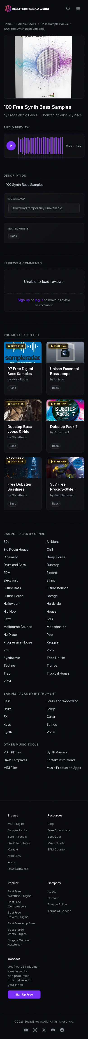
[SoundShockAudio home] (27, 8)
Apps (11, 862)
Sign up (24, 300)
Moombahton (56, 627)
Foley (51, 709)
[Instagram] (35, 1030)
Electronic (11, 580)
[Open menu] (78, 8)
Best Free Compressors (17, 904)
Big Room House (16, 549)
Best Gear (54, 836)
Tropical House (58, 673)
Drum (7, 709)
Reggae (53, 642)
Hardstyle (54, 603)
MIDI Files (11, 768)
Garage (52, 596)
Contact (53, 898)
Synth (8, 732)
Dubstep (53, 565)
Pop (50, 635)
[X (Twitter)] (44, 1030)
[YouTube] (26, 1030)
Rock (50, 650)
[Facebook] (62, 1030)
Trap (7, 673)
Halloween (11, 603)
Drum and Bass (15, 565)
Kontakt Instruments (61, 760)
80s (6, 541)
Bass (13, 236)
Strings (52, 724)
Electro (52, 573)
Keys (7, 724)
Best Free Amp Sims (21, 923)
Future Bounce (58, 588)
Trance (52, 665)
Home (8, 24)
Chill (50, 549)
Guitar (51, 716)
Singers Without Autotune (19, 942)
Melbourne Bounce (18, 627)
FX (6, 716)
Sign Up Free (24, 994)
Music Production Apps (64, 768)
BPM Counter (57, 849)
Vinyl (7, 681)
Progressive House (18, 642)
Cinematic (11, 557)
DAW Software (18, 869)
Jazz (7, 619)
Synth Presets (57, 752)
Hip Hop (10, 611)
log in (39, 300)
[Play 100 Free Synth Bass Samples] (11, 145)
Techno (9, 665)
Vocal (51, 732)
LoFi (50, 619)
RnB (6, 650)
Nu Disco (10, 635)
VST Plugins (13, 752)
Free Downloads (59, 830)
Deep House (56, 557)
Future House (14, 596)
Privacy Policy (57, 904)
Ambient (53, 541)
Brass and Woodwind (62, 701)
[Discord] (53, 1030)
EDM (7, 573)
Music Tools (56, 843)
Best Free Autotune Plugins (19, 893)
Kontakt (13, 849)
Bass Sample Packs (54, 24)
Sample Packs (26, 24)
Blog (50, 823)
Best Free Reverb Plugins (18, 915)
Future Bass (12, 588)
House (51, 611)
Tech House (56, 658)
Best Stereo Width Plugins (17, 932)
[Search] (68, 8)
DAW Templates (15, 760)
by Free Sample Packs (20, 115)
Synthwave (12, 658)
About (52, 891)
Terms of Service (59, 911)
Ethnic (51, 580)
